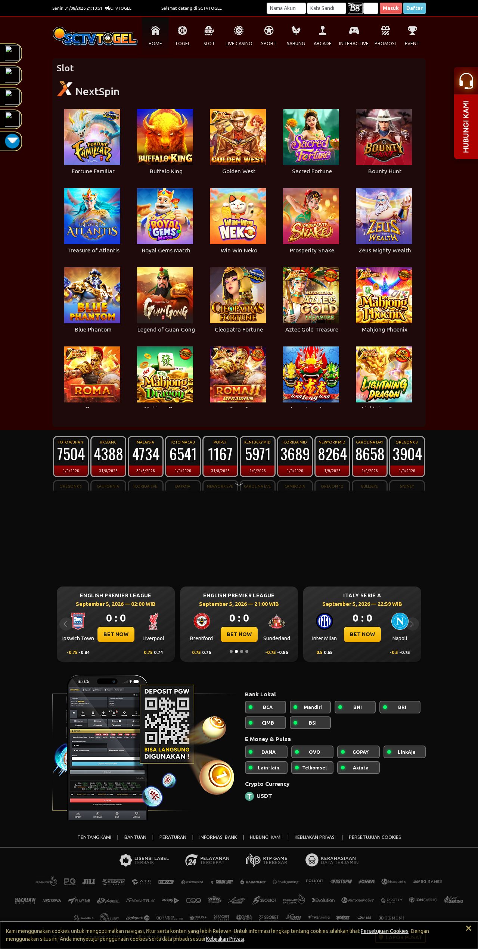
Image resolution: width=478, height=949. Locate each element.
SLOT (209, 43)
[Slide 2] (236, 651)
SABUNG (296, 43)
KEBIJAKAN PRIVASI (315, 837)
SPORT (269, 43)
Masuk (391, 8)
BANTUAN (135, 837)
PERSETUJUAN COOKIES (375, 837)
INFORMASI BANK (218, 837)
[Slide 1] (231, 651)
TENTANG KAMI (94, 837)
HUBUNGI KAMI (266, 837)
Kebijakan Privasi (225, 939)
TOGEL (182, 43)
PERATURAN (172, 837)
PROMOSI (385, 43)
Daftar (414, 8)
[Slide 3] (241, 651)
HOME (155, 43)
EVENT (412, 43)
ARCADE (323, 43)
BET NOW (117, 634)
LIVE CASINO (239, 43)
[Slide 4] (246, 651)
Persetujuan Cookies (385, 931)
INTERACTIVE (354, 43)
